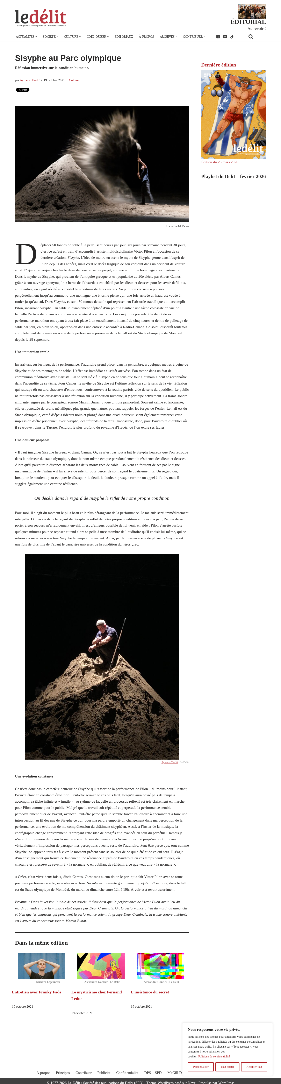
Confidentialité (127, 1073)
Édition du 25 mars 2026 (219, 162)
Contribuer (83, 1073)
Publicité (103, 1073)
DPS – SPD (153, 1073)
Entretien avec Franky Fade (36, 992)
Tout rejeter (227, 1066)
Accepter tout (254, 1066)
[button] (36, 36)
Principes (63, 1073)
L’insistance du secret (150, 992)
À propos (146, 37)
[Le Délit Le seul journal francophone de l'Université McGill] (40, 18)
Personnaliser (201, 1066)
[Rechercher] (256, 36)
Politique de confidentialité (214, 1056)
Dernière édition (218, 65)
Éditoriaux (124, 37)
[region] (227, 1049)
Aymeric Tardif (29, 80)
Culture (74, 80)
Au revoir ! (256, 28)
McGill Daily (177, 1073)
